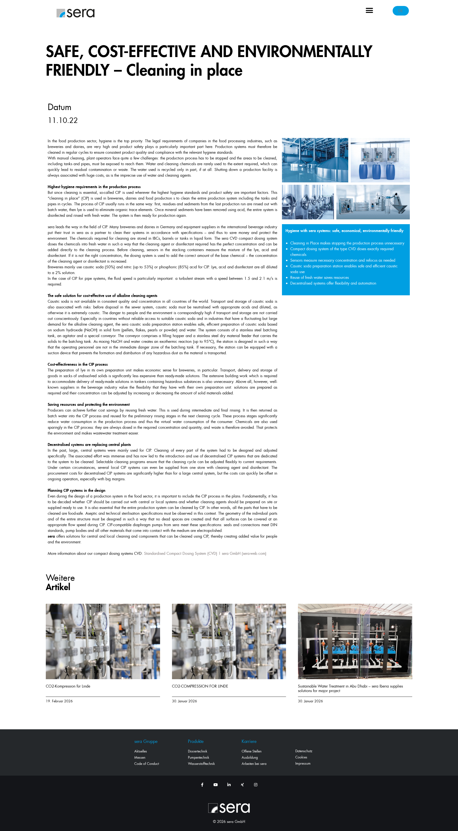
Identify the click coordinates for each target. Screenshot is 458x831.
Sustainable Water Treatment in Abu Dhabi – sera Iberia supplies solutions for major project (350, 688)
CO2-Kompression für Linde (68, 686)
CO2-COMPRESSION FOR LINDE (200, 686)
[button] (369, 10)
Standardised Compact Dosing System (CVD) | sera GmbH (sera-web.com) (205, 553)
